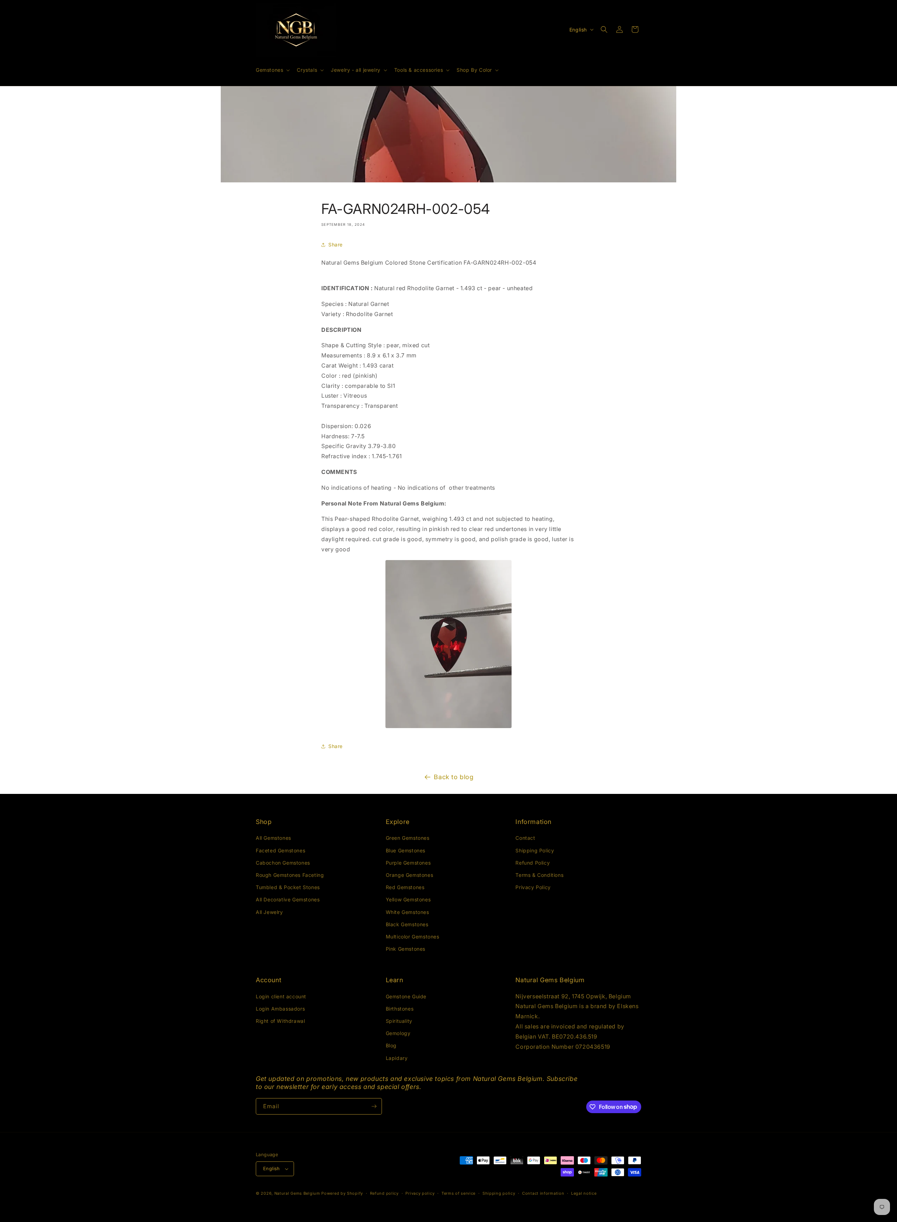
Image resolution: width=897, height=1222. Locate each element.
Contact (525, 838)
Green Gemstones (408, 838)
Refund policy (384, 1193)
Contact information (543, 1193)
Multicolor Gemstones (412, 937)
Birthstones (400, 1009)
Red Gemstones (405, 887)
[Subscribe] (374, 1106)
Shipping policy (498, 1193)
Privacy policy (419, 1193)
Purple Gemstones (408, 863)
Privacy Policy (532, 887)
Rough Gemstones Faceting (290, 875)
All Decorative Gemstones (288, 899)
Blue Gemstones (405, 850)
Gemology (398, 1033)
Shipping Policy (534, 850)
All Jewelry (269, 912)
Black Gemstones (407, 924)
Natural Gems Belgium (297, 1193)
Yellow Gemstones (408, 899)
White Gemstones (407, 912)
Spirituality (399, 1021)
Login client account (281, 996)
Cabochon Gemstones (283, 863)
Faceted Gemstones (280, 850)
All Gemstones (273, 838)
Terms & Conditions (539, 875)
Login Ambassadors (280, 1009)
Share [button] (335, 244)
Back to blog (453, 777)
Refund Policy (532, 863)
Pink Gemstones (405, 949)
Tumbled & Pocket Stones (288, 887)
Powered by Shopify (342, 1193)
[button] (272, 70)
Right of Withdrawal (280, 1021)
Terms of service (458, 1193)
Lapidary (397, 1058)
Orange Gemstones (409, 875)
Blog (391, 1045)
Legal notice (583, 1193)
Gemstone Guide (406, 996)
